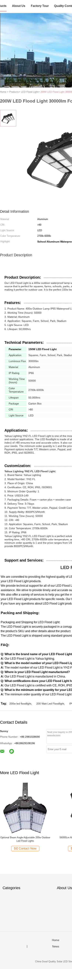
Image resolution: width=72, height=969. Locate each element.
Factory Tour (40, 5)
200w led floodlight (20, 703)
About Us (18, 5)
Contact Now (27, 848)
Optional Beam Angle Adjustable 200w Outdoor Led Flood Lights (25, 839)
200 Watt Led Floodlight (50, 703)
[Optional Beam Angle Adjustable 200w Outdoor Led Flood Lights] (25, 807)
